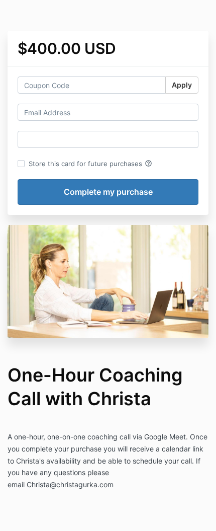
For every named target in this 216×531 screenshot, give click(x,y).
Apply (182, 85)
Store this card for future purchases (90, 164)
